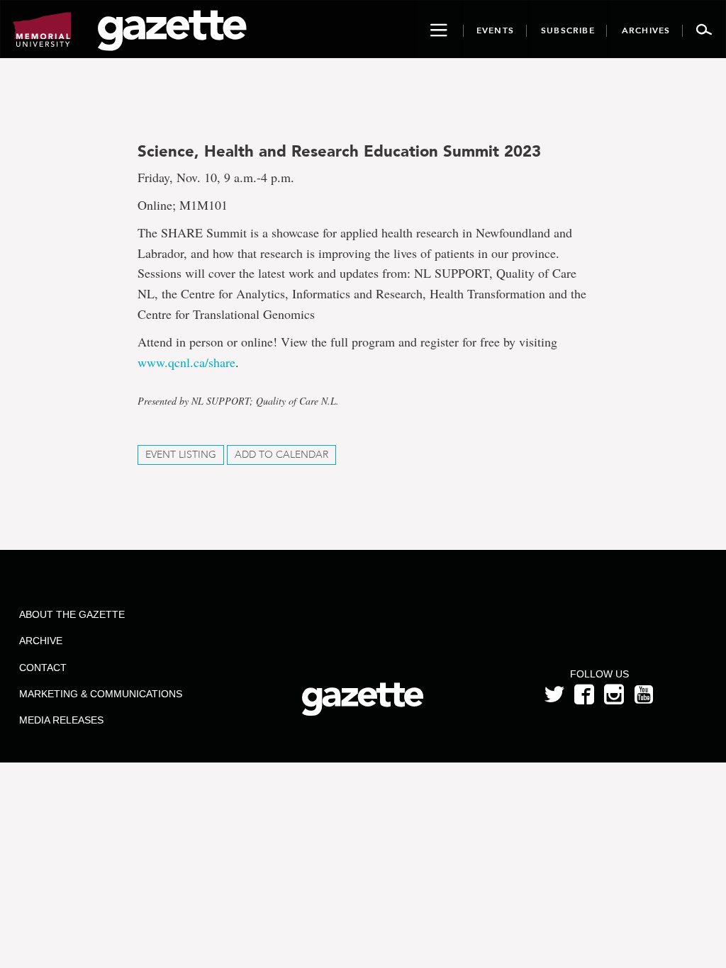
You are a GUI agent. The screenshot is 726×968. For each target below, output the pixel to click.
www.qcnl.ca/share (186, 362)
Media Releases (61, 720)
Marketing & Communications (100, 693)
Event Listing (180, 455)
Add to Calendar (281, 455)
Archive (40, 640)
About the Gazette (72, 614)
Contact (43, 667)
